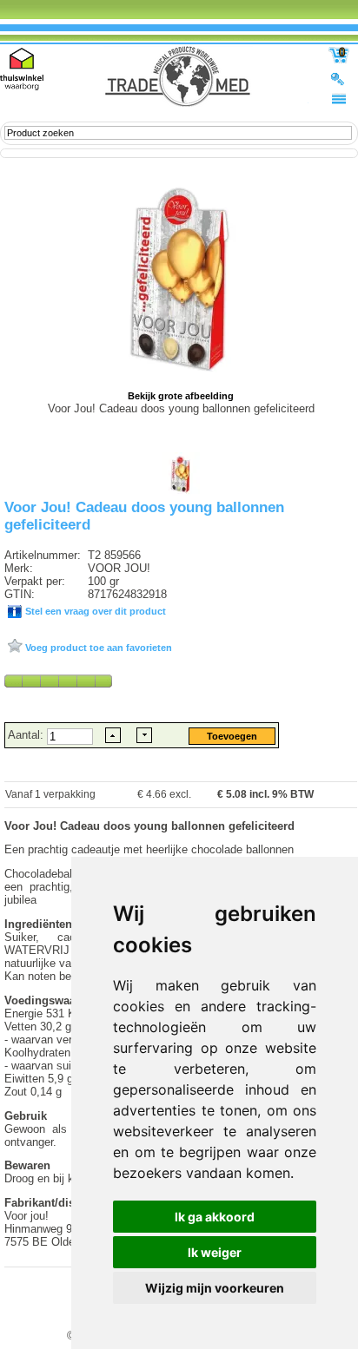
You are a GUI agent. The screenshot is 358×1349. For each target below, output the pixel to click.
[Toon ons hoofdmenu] (338, 98)
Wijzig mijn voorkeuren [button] (214, 1287)
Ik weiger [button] (215, 1252)
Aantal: (27, 734)
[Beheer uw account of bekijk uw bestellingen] (338, 78)
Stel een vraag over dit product (94, 611)
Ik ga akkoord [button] (215, 1216)
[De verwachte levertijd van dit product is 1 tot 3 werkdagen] (58, 681)
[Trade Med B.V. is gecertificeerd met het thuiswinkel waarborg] (21, 69)
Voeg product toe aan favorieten (97, 647)
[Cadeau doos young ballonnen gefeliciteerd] (181, 492)
